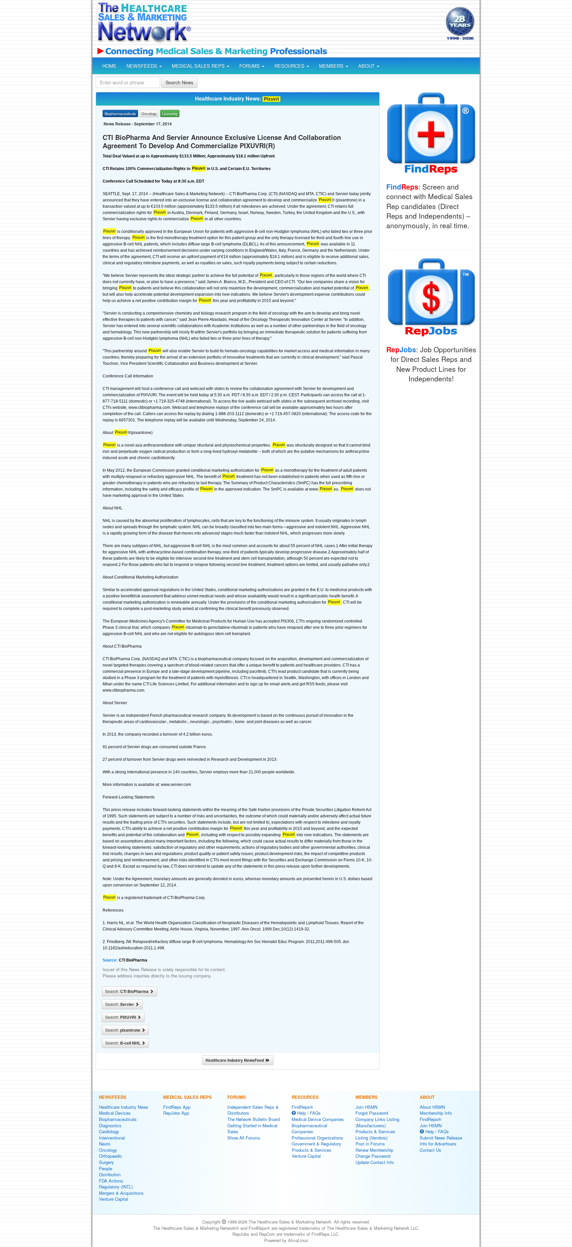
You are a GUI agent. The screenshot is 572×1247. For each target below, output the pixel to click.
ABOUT (367, 66)
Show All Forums (243, 1138)
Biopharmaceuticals (118, 1119)
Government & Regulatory (316, 1143)
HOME (109, 66)
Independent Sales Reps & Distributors (253, 1110)
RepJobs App (176, 1113)
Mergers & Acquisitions (121, 1193)
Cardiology (109, 1131)
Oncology (108, 1150)
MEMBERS (332, 66)
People (105, 1168)
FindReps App (176, 1107)
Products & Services (311, 1150)
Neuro (104, 1143)
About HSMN (432, 1107)
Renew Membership (374, 1150)
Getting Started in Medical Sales (252, 1128)
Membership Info (436, 1113)
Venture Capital (113, 1199)
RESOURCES (290, 66)
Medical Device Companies (318, 1119)
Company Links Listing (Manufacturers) (377, 1122)
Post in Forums (370, 1143)
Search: (127, 991)
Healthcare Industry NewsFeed (236, 1060)
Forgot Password (372, 1113)
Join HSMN (366, 1107)
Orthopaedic (110, 1156)
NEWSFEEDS (142, 66)
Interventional (112, 1138)
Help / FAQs (308, 1113)
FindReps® (302, 1107)
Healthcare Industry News (123, 1107)
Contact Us (430, 1150)
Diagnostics (110, 1125)
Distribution (109, 1174)
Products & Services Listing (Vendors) (375, 1134)
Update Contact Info (375, 1162)
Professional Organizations (317, 1138)
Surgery (106, 1162)
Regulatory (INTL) (116, 1186)
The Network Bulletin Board (253, 1119)
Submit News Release (441, 1138)
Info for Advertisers (438, 1143)
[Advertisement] (317, 24)
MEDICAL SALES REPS (199, 66)
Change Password (373, 1156)
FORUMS (250, 66)
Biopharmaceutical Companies (309, 1128)
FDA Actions (111, 1181)
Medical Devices (115, 1113)
